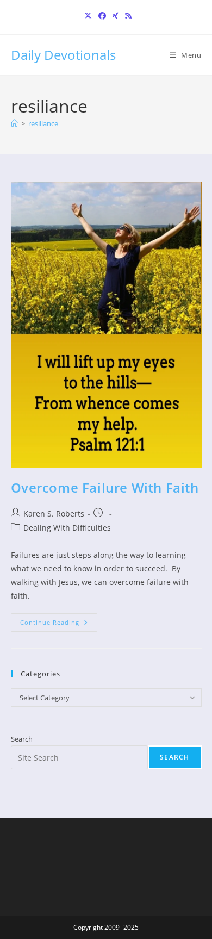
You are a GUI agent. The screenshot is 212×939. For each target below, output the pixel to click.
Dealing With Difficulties (67, 528)
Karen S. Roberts (53, 513)
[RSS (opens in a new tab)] (127, 16)
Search (22, 739)
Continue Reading (58, 624)
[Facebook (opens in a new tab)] (102, 16)
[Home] (14, 123)
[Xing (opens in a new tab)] (115, 16)
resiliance (43, 123)
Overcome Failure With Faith (105, 487)
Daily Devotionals (63, 55)
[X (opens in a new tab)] (88, 16)
